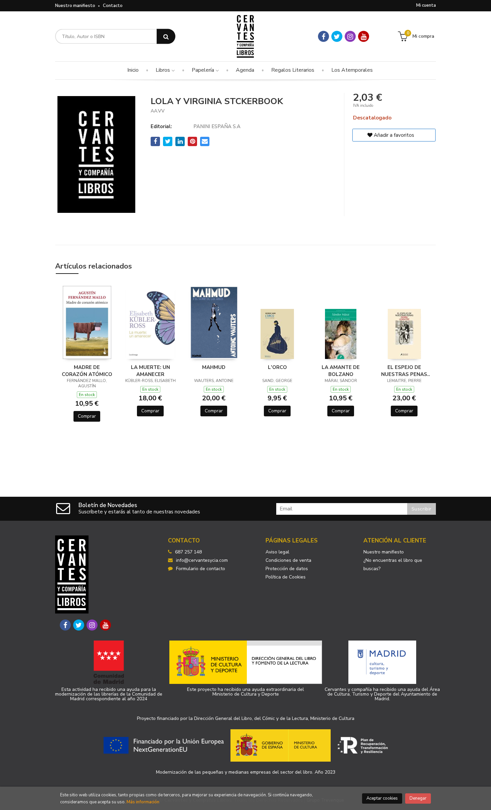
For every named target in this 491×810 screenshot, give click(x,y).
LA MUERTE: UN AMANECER (150, 370)
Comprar (87, 416)
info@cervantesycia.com (202, 560)
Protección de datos (287, 568)
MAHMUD (213, 367)
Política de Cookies (286, 577)
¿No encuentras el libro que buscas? (392, 564)
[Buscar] (166, 36)
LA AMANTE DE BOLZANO (341, 370)
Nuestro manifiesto (75, 6)
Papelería (203, 70)
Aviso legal (277, 552)
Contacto (113, 6)
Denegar (418, 798)
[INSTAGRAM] (350, 36)
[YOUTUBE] (363, 36)
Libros (163, 70)
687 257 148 (188, 552)
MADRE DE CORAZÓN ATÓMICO (87, 370)
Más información (143, 802)
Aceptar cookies (382, 798)
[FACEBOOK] (323, 36)
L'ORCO (277, 367)
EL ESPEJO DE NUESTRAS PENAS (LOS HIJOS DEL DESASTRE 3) (404, 370)
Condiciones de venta (288, 560)
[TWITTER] (336, 36)
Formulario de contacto (200, 568)
